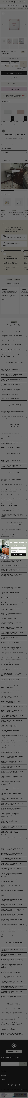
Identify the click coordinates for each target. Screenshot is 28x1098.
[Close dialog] (27, 539)
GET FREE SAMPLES (18, 554)
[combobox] (18, 551)
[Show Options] (25, 551)
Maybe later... (18, 556)
